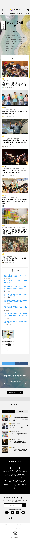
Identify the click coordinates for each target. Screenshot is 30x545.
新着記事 (4, 13)
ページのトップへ (17, 518)
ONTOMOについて (9, 524)
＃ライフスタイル (21, 484)
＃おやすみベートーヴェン (10, 484)
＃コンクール (24, 467)
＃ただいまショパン (15, 467)
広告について (10, 528)
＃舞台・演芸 (8, 481)
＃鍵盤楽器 (22, 481)
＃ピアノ (7, 474)
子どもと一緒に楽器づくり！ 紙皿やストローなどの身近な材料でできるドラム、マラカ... (15, 315)
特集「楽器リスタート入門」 (16, 13)
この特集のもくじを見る (16, 381)
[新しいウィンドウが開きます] (7, 512)
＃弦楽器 (15, 481)
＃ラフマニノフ (23, 471)
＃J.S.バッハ (5, 467)
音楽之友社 (11, 526)
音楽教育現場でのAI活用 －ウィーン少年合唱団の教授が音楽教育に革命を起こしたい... (16, 288)
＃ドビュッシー (7, 471)
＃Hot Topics (21, 474)
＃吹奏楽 (13, 474)
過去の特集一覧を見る (14, 392)
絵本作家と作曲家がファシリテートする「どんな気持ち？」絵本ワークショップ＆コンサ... (15, 307)
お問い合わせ (19, 524)
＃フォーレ (15, 471)
